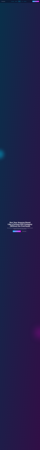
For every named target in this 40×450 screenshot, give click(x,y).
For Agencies (25, 1)
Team (22, 1)
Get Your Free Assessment (35, 1)
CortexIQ (19, 1)
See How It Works (24, 231)
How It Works (12, 1)
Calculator (16, 1)
